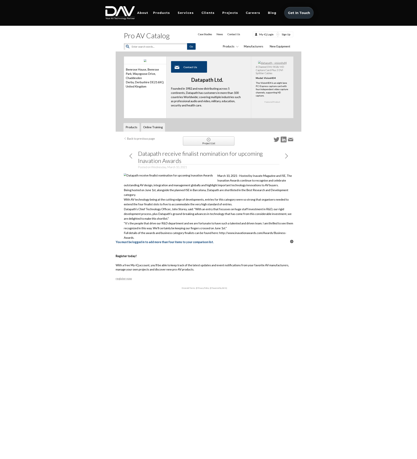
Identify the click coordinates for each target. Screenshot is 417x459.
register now (124, 278)
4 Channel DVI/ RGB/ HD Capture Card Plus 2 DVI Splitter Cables (270, 69)
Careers (253, 13)
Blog (272, 13)
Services (186, 13)
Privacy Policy (203, 288)
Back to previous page (140, 138)
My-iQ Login (266, 34)
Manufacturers (253, 46)
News (219, 34)
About (142, 13)
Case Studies (205, 34)
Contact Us (233, 34)
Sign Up (286, 34)
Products (161, 13)
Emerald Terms (188, 288)
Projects (230, 13)
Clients (208, 13)
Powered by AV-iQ (219, 288)
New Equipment (280, 46)
